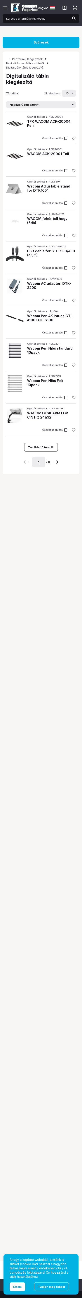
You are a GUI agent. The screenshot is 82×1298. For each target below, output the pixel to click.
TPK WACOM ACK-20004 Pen (48, 123)
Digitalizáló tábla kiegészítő (24, 67)
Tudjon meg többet (51, 1286)
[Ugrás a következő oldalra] (56, 462)
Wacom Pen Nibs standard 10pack (50, 350)
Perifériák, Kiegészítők (27, 59)
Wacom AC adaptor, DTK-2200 (49, 285)
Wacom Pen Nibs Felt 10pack (45, 383)
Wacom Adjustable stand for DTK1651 (48, 188)
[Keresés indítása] (74, 18)
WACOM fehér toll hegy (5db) (47, 220)
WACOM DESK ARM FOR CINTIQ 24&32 (47, 415)
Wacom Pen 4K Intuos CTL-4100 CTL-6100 (50, 318)
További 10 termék (41, 447)
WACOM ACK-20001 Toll (48, 154)
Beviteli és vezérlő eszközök (25, 63)
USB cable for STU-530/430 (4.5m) (51, 253)
